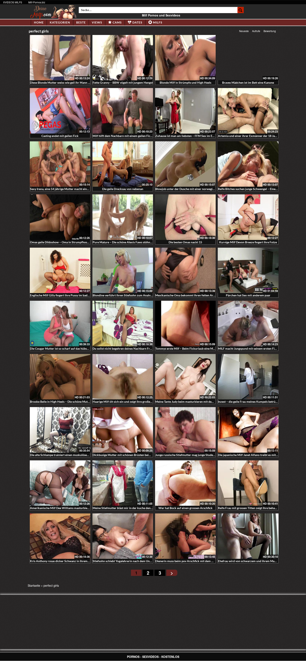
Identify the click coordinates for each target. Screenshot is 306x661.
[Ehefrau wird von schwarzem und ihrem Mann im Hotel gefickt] (248, 536)
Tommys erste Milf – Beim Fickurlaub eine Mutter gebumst (193, 348)
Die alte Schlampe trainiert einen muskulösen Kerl (62, 455)
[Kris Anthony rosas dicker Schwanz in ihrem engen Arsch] (60, 536)
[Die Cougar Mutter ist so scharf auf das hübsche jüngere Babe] (60, 323)
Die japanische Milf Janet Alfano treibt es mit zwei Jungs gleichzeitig (262, 455)
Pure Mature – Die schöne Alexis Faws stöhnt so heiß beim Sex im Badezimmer (144, 242)
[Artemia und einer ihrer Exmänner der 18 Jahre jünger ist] (248, 110)
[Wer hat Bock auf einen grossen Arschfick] (185, 483)
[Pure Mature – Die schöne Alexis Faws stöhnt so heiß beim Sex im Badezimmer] (122, 217)
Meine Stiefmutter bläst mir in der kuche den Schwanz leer (130, 508)
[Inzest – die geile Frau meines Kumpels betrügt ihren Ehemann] (248, 376)
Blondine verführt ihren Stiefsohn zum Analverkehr (126, 295)
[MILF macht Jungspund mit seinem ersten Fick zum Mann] (248, 323)
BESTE (81, 22)
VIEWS (97, 22)
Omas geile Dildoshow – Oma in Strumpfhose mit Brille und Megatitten (76, 242)
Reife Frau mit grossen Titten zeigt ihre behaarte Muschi (254, 508)
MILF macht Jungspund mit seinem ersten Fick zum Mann (255, 348)
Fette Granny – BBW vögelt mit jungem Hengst (123, 82)
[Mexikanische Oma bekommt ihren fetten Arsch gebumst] (185, 270)
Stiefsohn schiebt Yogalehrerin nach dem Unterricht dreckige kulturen (138, 561)
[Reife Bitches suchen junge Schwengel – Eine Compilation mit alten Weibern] (248, 164)
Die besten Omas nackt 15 (185, 242)
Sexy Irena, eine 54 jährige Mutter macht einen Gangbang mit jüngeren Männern (81, 189)
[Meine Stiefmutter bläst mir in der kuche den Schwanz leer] (122, 483)
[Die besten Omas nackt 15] (185, 217)
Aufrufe (256, 31)
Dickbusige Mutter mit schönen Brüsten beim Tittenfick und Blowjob (137, 455)
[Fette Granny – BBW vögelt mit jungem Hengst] (122, 57)
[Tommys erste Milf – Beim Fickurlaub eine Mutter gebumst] (185, 323)
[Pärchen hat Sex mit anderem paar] (248, 270)
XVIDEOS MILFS (12, 2)
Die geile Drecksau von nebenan (122, 189)
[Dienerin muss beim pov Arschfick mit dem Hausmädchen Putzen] (185, 536)
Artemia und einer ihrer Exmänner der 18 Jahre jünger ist (255, 136)
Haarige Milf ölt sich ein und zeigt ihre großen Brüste (127, 401)
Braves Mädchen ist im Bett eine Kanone (248, 82)
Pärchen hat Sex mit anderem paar (248, 295)
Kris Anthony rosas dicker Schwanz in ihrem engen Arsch (67, 561)
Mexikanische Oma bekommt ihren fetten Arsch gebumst (192, 295)
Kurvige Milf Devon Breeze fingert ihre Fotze (248, 242)
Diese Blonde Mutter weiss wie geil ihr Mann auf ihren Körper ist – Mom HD (79, 82)
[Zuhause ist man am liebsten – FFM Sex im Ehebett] (185, 110)
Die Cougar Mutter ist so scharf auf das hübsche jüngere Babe (69, 348)
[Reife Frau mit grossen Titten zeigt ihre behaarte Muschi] (248, 483)
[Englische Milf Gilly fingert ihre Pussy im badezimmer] (60, 270)
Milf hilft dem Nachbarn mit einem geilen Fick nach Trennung (132, 136)
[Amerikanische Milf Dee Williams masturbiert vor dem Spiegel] (60, 483)
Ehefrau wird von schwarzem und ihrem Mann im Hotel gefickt (258, 561)
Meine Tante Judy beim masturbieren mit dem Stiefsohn (191, 401)
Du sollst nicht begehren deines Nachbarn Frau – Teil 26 (128, 348)
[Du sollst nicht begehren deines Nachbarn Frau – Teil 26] (122, 323)
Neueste (244, 31)
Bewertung (270, 31)
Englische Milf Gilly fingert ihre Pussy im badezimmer (64, 295)
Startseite (34, 585)
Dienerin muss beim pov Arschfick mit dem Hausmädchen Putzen (197, 561)
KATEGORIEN (60, 22)
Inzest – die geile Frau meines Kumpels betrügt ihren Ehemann (258, 401)
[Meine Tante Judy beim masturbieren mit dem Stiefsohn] (185, 376)
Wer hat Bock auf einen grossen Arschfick (185, 508)
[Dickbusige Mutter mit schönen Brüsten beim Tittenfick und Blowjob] (122, 429)
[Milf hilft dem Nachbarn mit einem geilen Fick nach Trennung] (122, 110)
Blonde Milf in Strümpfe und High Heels (185, 82)
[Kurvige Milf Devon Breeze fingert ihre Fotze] (248, 217)
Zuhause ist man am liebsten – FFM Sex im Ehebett (188, 136)
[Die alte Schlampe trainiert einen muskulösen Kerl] (60, 429)
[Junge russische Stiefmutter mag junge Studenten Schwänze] (185, 429)
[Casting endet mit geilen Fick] (60, 110)
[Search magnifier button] (241, 10)
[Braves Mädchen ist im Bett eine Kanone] (248, 57)
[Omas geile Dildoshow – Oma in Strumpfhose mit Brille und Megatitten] (60, 217)
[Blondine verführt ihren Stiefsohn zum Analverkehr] (122, 270)
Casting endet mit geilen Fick (59, 136)
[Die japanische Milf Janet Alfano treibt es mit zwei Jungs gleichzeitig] (248, 429)
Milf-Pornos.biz (36, 2)
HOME (39, 22)
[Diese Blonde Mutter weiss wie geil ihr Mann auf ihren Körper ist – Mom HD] (60, 57)
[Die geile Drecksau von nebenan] (122, 164)
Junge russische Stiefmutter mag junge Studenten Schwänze (194, 455)
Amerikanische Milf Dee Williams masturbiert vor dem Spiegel (70, 508)
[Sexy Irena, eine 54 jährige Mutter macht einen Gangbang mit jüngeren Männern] (60, 164)
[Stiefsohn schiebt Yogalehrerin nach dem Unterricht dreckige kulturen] (122, 536)
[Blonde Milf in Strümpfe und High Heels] (185, 57)
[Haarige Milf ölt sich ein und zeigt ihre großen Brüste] (122, 376)
